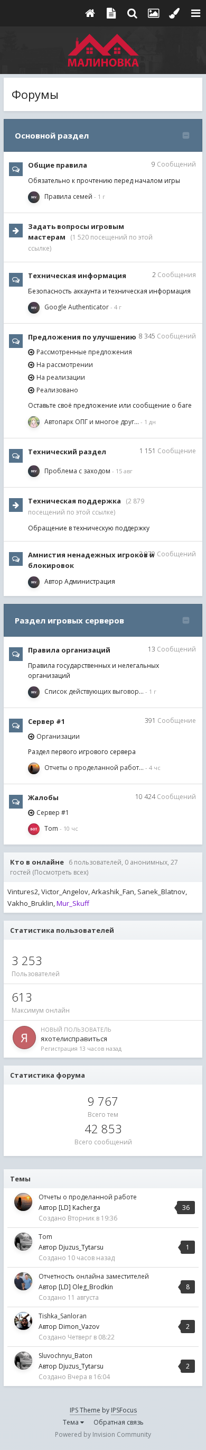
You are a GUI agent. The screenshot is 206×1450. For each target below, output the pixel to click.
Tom (51, 828)
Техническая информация (77, 275)
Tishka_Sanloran (63, 1315)
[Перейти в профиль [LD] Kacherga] (34, 768)
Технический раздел (67, 451)
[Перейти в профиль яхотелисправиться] (24, 1037)
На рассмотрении (64, 364)
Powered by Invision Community (103, 1434)
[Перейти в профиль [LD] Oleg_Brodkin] (23, 1281)
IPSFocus (124, 1410)
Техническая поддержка (74, 501)
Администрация (89, 581)
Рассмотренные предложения (84, 351)
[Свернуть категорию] (186, 135)
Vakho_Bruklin (30, 903)
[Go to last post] (99, 196)
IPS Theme (85, 1410)
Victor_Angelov (64, 891)
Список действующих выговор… (94, 691)
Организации (58, 736)
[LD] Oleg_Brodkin (86, 1286)
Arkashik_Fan (112, 891)
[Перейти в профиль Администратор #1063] (34, 471)
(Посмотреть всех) (60, 872)
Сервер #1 (46, 721)
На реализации (60, 377)
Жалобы (43, 797)
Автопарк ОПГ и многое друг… (91, 421)
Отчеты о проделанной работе (88, 1196)
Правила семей (68, 196)
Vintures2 (22, 891)
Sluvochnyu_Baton (65, 1355)
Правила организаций (69, 650)
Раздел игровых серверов (69, 620)
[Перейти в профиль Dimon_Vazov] (23, 1321)
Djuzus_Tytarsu (81, 1247)
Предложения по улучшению (82, 337)
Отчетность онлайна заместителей (94, 1276)
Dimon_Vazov (79, 1326)
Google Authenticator (76, 306)
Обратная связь (118, 1422)
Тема (71, 1422)
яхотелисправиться (74, 1038)
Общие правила (57, 165)
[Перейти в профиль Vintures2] (34, 422)
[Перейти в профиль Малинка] (34, 829)
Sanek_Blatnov (161, 891)
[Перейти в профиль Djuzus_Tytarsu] (23, 1242)
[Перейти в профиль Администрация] (34, 197)
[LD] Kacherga (79, 1207)
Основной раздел (52, 135)
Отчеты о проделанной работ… (94, 767)
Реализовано (57, 390)
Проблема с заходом (77, 470)
